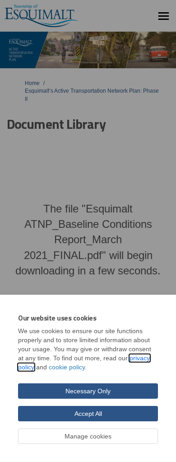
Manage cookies (88, 436)
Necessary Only (88, 391)
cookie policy (67, 367)
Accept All (88, 413)
